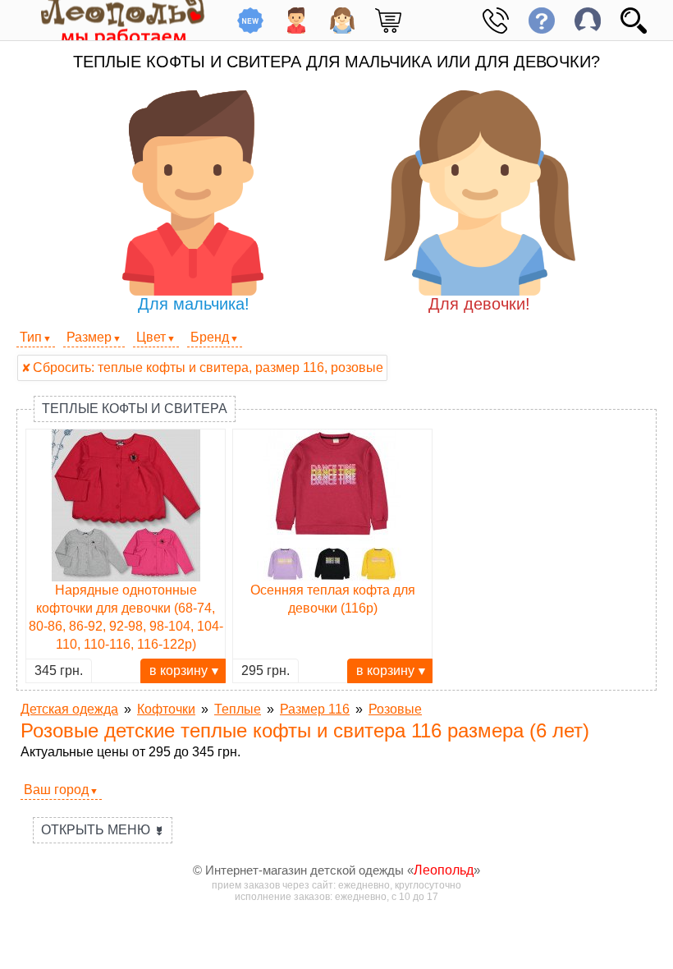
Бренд (209, 337)
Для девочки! (479, 304)
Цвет (151, 337)
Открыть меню (102, 830)
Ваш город (56, 790)
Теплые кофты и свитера (134, 409)
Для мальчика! (193, 304)
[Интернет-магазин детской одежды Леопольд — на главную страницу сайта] (110, 20)
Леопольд (444, 870)
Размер (89, 337)
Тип (31, 337)
